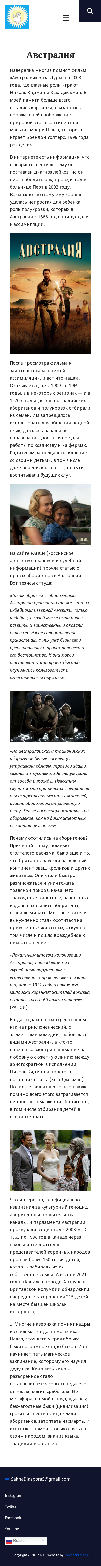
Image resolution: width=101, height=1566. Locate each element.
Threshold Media (76, 1555)
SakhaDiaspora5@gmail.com (41, 1479)
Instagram (13, 1495)
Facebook (13, 1517)
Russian (20, 1540)
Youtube (12, 1528)
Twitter (11, 1506)
